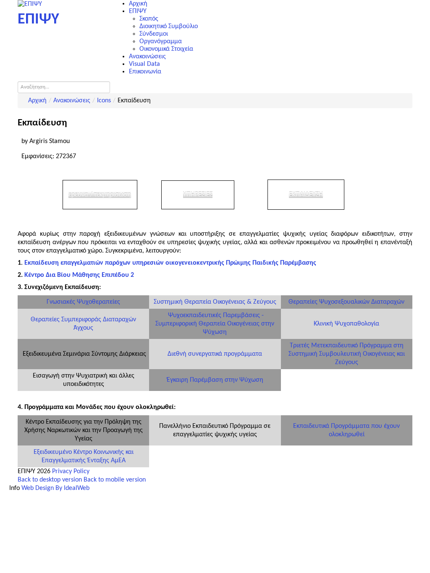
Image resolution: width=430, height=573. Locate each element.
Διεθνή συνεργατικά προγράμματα (215, 354)
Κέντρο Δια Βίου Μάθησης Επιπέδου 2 (79, 275)
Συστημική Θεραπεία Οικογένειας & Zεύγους (215, 302)
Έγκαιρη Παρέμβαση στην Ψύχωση (215, 380)
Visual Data (144, 64)
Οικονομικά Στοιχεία (166, 49)
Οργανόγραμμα (160, 41)
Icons (104, 100)
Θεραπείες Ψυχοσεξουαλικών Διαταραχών (346, 302)
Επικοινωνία (145, 71)
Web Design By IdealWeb (55, 488)
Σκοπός (148, 19)
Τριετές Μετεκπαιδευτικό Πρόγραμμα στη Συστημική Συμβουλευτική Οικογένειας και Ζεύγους (346, 354)
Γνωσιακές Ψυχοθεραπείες (83, 302)
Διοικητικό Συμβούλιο (168, 26)
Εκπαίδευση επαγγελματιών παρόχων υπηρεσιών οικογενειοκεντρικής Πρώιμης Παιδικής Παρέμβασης (170, 263)
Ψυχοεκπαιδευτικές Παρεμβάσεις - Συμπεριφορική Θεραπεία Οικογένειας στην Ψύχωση (214, 324)
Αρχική (138, 3)
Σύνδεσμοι (153, 34)
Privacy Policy (70, 471)
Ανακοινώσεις (147, 56)
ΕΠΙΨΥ (138, 11)
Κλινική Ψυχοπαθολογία (346, 323)
